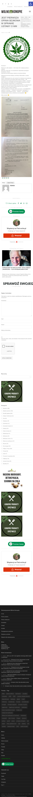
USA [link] (17, 726)
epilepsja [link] (13, 699)
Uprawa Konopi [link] (6, 461)
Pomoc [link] (2, 743)
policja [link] (3, 721)
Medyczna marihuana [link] (7, 441)
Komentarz (3, 300)
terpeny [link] (24, 723)
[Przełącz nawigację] (30, 11)
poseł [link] (8, 721)
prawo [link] (4, 453)
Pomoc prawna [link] (27, 6)
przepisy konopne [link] (20, 721)
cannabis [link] (25, 693)
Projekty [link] (3, 746)
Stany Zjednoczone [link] (11, 723)
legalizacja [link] (4, 707)
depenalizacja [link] (5, 699)
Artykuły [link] (3, 738)
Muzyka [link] (4, 443)
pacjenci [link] (24, 718)
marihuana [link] (24, 707)
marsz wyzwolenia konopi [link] (8, 710)
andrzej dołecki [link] (10, 693)
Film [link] (4, 418)
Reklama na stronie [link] (5, 634)
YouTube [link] (3, 779)
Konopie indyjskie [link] (12, 704)
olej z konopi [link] (12, 718)
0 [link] (8, 32)
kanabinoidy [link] (11, 701)
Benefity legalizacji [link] (6, 413)
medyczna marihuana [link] (7, 712)
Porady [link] (4, 451)
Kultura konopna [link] (6, 430)
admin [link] (12, 185)
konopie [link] (4, 704)
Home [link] (2, 735)
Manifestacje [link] (5, 433)
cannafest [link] (4, 696)
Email (2, 324)
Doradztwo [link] (9, 6)
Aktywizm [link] (5, 408)
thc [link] (28, 723)
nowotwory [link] (23, 715)
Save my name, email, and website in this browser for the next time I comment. (16, 339)
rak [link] (28, 721)
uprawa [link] (4, 726)
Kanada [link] (18, 701)
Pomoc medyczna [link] (18, 6)
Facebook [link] (3, 773)
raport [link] (3, 723)
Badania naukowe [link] (6, 410)
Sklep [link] (2, 749)
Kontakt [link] (3, 628)
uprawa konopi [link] (10, 726)
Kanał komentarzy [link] (5, 647)
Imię (2, 319)
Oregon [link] (18, 718)
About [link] (3, 182)
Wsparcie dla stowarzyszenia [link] (8, 637)
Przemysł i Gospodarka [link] (8, 456)
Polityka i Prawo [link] (4, 32)
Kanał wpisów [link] (4, 646)
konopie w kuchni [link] (22, 704)
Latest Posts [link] (10, 182)
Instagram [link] (3, 782)
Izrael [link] (23, 699)
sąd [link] (19, 723)
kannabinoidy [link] (25, 701)
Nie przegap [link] (5, 446)
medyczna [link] (19, 710)
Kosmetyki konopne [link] (7, 425)
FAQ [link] (2, 752)
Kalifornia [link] (4, 701)
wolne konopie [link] (24, 726)
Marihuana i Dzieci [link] (7, 438)
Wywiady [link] (5, 463)
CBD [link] (10, 696)
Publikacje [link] (5, 458)
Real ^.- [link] (3, 785)
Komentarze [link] (5, 423)
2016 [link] (3, 693)
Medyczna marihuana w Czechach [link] (10, 715)
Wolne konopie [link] (4, 741)
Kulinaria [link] (5, 428)
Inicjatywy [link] (5, 420)
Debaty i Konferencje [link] (7, 415)
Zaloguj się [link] (3, 644)
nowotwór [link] (4, 718)
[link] (31, 4)
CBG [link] (14, 696)
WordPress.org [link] (4, 648)
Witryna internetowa (5, 330)
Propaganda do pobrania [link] (7, 631)
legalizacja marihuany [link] (14, 707)
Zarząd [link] (2, 625)
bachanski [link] (18, 693)
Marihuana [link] (5, 436)
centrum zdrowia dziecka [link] (23, 696)
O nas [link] (2, 613)
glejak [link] (18, 699)
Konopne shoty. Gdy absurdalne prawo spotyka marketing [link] (18, 686)
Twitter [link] (2, 776)
